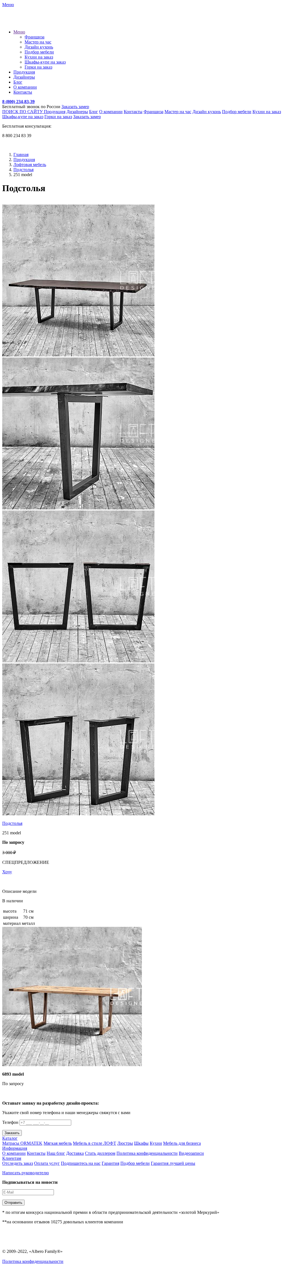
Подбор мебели (39, 52)
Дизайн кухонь (39, 47)
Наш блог (56, 1153)
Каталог (10, 1138)
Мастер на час (38, 42)
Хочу (7, 871)
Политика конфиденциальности (147, 1153)
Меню (19, 32)
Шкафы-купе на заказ (45, 62)
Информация (14, 1148)
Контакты (22, 92)
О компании (25, 87)
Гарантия (110, 1163)
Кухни (156, 1143)
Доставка (75, 1153)
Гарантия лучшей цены (173, 1163)
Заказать (12, 1133)
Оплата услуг (47, 1163)
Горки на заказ (38, 67)
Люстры (125, 1143)
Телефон (10, 1122)
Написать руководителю (25, 1172)
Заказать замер (75, 106)
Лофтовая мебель (29, 164)
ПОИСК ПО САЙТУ (23, 111)
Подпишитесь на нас (81, 1163)
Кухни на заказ (39, 57)
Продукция (24, 72)
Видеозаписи (191, 1153)
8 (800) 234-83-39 (18, 101)
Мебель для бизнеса (182, 1143)
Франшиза (34, 37)
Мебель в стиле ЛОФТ (94, 1143)
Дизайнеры (24, 77)
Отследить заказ (17, 1163)
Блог (17, 82)
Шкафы (141, 1143)
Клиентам (11, 1158)
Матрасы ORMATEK (22, 1143)
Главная (20, 154)
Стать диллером (100, 1153)
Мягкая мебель (58, 1143)
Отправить (13, 1202)
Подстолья (23, 169)
